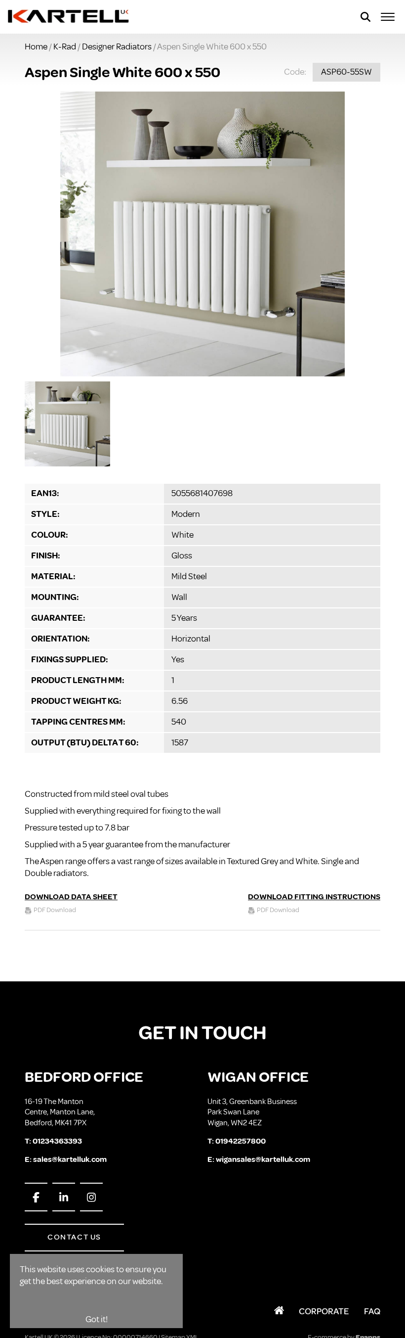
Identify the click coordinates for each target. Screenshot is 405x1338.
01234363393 (57, 1141)
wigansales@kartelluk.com (263, 1159)
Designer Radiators (117, 46)
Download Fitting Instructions (314, 897)
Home (36, 46)
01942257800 (240, 1141)
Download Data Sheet (71, 897)
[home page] (68, 16)
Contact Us (74, 1237)
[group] (202, 234)
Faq (372, 1311)
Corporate (324, 1311)
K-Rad (64, 46)
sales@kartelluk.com (70, 1159)
